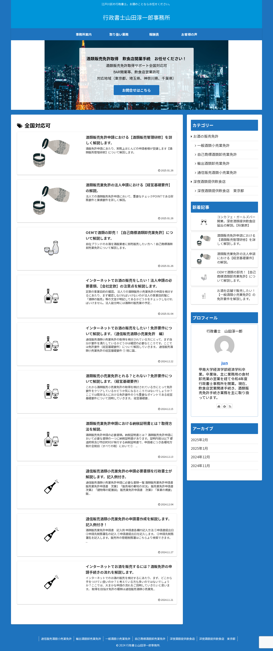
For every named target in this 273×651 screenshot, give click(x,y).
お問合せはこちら (136, 90)
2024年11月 (200, 465)
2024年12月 (200, 456)
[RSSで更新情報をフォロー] (230, 406)
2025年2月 (199, 439)
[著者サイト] (218, 406)
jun (224, 363)
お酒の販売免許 (205, 136)
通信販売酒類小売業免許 (217, 172)
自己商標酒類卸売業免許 (217, 154)
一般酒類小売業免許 (213, 145)
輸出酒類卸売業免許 (213, 163)
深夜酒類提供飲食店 (209, 181)
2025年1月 (199, 448)
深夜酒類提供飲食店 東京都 (220, 190)
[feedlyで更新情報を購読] (224, 406)
